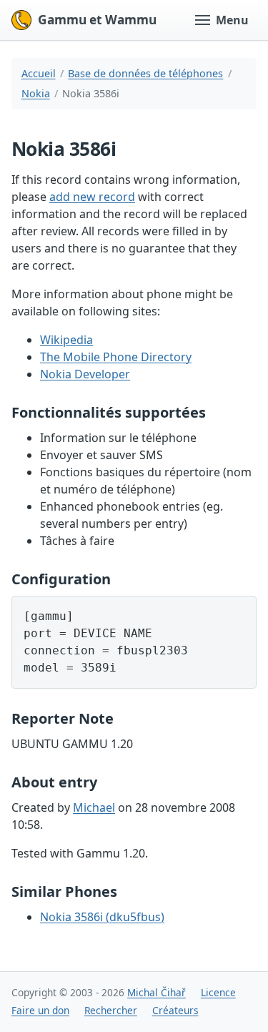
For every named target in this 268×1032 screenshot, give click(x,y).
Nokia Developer (85, 374)
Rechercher (110, 1010)
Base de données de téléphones (145, 73)
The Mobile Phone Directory (116, 357)
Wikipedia (66, 340)
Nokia (35, 93)
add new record (92, 197)
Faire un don (40, 1010)
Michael (94, 807)
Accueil (38, 73)
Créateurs (175, 1010)
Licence (218, 992)
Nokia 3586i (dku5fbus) (102, 917)
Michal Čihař (156, 992)
